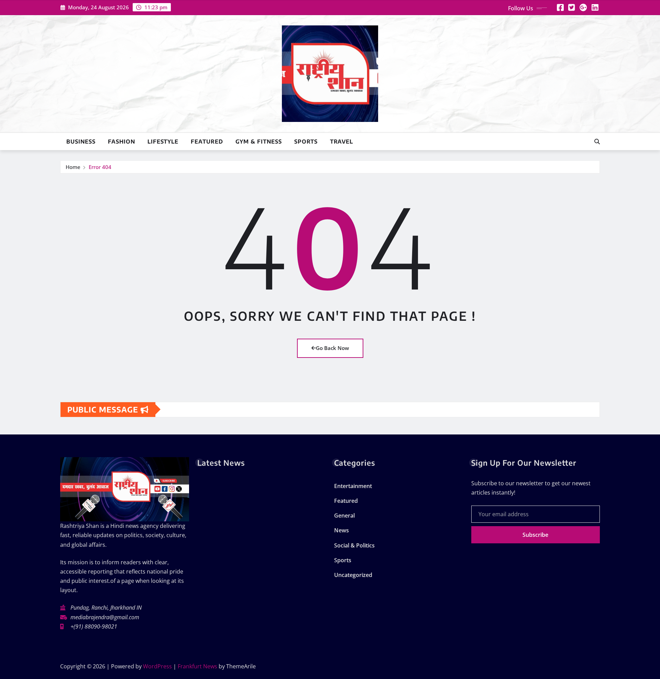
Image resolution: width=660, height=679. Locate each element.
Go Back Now (332, 347)
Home (73, 166)
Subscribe (535, 535)
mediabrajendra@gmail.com (104, 617)
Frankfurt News (197, 666)
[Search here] (597, 141)
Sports (306, 141)
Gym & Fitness (258, 141)
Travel (341, 141)
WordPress (157, 666)
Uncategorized (353, 575)
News (341, 530)
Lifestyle (162, 141)
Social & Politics (354, 545)
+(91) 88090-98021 (93, 626)
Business (81, 141)
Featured (207, 141)
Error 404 (100, 166)
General (344, 515)
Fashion (121, 141)
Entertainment (353, 486)
